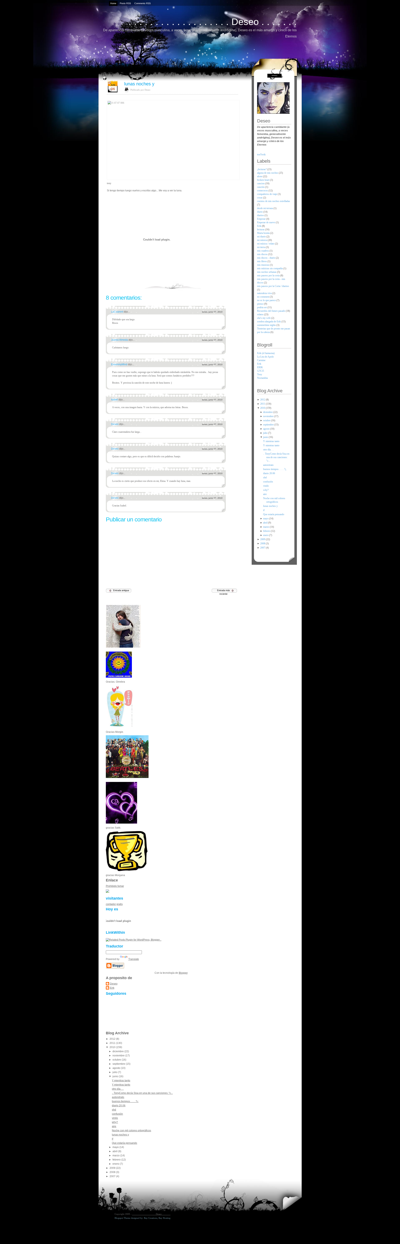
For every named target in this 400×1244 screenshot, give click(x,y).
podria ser (262, 307)
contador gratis (114, 904)
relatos (260, 314)
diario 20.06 (118, 1105)
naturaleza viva (264, 293)
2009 (113, 1168)
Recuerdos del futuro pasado (271, 310)
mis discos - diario (266, 257)
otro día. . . (118, 1088)
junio (115, 1076)
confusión (117, 1113)
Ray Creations (150, 1218)
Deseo (115, 424)
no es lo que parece (266, 300)
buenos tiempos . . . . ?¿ (125, 1101)
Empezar (261, 218)
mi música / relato (266, 243)
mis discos (262, 254)
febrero (116, 1159)
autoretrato (118, 1097)
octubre (117, 1059)
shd (114, 1109)
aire (114, 1126)
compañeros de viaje (267, 194)
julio (115, 1072)
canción (261, 187)
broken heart (263, 179)
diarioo (261, 215)
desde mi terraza (265, 208)
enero (116, 1163)
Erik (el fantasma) (266, 353)
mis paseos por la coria (268, 275)
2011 (113, 1043)
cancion (261, 183)
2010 (113, 1047)
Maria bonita (263, 233)
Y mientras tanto (121, 1080)
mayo (115, 1147)
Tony (259, 374)
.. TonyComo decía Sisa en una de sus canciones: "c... (142, 1093)
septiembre (119, 1063)
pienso (260, 303)
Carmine (261, 360)
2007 (113, 1176)
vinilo (115, 1118)
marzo (116, 1155)
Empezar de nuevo (266, 222)
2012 (113, 1038)
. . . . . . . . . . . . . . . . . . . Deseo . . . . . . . (213, 21)
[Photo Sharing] (172, 140)
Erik (112, 987)
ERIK (260, 367)
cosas (260, 197)
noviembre (118, 1055)
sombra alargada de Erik (269, 321)
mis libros (262, 261)
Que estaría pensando (124, 1143)
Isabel (115, 399)
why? (115, 1122)
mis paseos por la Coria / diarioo (273, 286)
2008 (113, 1172)
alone (260, 176)
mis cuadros (263, 250)
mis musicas (263, 264)
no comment (263, 296)
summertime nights (266, 325)
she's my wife (264, 318)
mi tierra (261, 247)
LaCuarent (117, 311)
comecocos (263, 190)
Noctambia (262, 377)
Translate (133, 959)
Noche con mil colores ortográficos (131, 1130)
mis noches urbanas (267, 271)
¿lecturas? (262, 169)
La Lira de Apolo (265, 356)
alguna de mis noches (268, 172)
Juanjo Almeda (120, 339)
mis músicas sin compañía (270, 268)
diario (260, 211)
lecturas (261, 229)
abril (115, 1151)
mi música (262, 240)
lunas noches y (139, 83)
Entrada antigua (121, 590)
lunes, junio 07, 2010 (212, 312)
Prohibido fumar (115, 886)
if (112, 1138)
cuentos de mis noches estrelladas (273, 201)
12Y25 (260, 370)
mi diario (261, 236)
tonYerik (261, 154)
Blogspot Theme (122, 1218)
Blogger (183, 972)
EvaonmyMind (119, 364)
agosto (116, 1068)
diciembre (118, 1051)
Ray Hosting (164, 1218)
